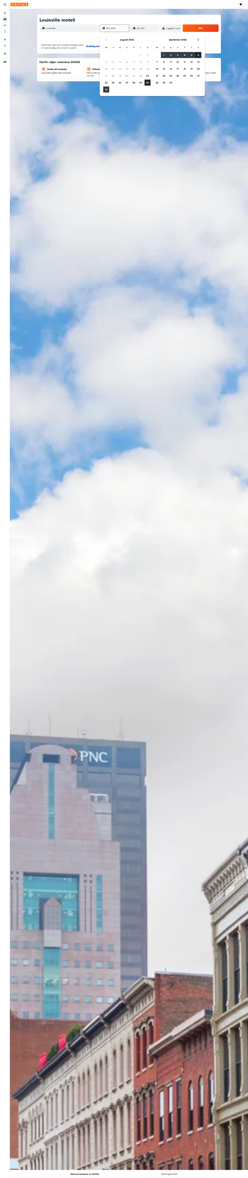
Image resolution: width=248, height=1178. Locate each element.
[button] (5, 4)
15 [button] (141, 68)
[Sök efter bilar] (5, 25)
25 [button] (113, 82)
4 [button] (113, 61)
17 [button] (106, 75)
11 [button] (113, 68)
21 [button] (134, 75)
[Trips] (5, 54)
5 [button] (120, 61)
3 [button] (106, 61)
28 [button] (133, 82)
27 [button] (127, 82)
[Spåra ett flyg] (5, 45)
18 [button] (113, 75)
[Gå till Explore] (5, 39)
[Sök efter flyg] (5, 13)
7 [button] (133, 61)
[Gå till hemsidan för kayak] (19, 4)
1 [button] (140, 55)
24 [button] (106, 82)
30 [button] (147, 82)
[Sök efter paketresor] (5, 31)
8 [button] (140, 61)
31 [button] (106, 89)
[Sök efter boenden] (5, 19)
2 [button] (147, 55)
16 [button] (148, 68)
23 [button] (147, 75)
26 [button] (120, 82)
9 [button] (147, 61)
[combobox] (72, 28)
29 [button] (140, 82)
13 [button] (127, 68)
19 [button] (120, 75)
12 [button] (120, 68)
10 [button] (106, 68)
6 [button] (127, 61)
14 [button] (134, 68)
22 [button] (140, 75)
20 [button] (126, 75)
